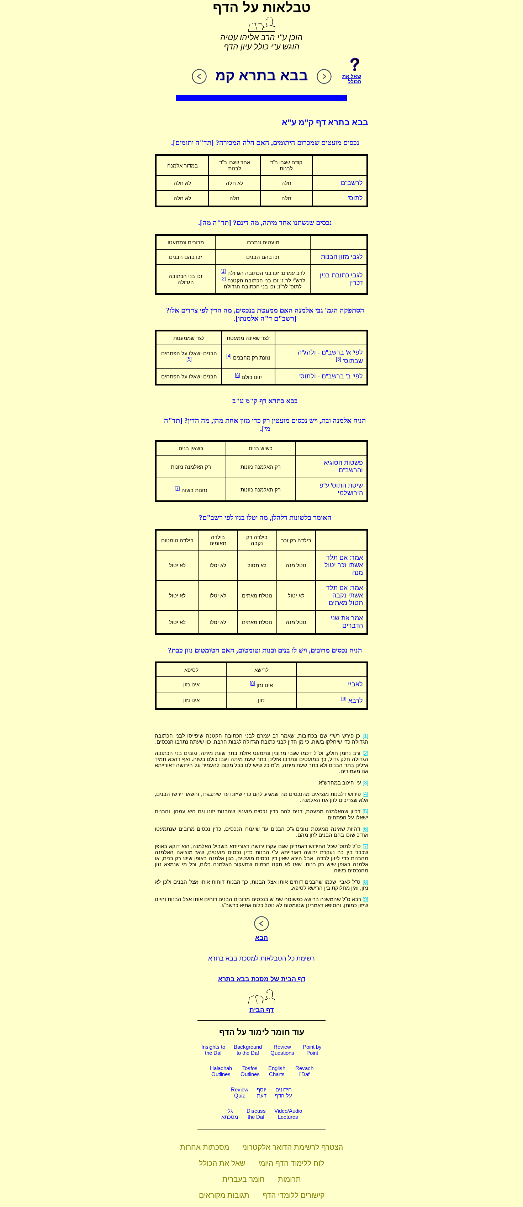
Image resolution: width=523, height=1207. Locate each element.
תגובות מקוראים (224, 1195)
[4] (229, 355)
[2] (223, 278)
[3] (338, 359)
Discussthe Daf (256, 1114)
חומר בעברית (243, 1179)
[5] (189, 359)
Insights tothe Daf (213, 1050)
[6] (237, 375)
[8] (252, 683)
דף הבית (261, 1010)
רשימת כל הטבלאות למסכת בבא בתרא (261, 958)
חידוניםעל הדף (283, 1092)
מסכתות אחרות (204, 1147)
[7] (177, 488)
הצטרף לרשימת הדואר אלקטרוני (292, 1147)
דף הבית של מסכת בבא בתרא (261, 979)
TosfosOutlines (250, 1071)
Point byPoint (312, 1050)
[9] (344, 698)
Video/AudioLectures (288, 1114)
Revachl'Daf (304, 1071)
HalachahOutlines (221, 1071)
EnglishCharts (276, 1071)
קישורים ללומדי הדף (293, 1195)
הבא (261, 937)
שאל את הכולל (222, 1163)
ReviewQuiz (239, 1092)
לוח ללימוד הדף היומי (291, 1163)
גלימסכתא (229, 1114)
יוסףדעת (261, 1092)
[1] (223, 271)
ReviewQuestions (282, 1050)
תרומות (289, 1179)
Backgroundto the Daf (248, 1050)
